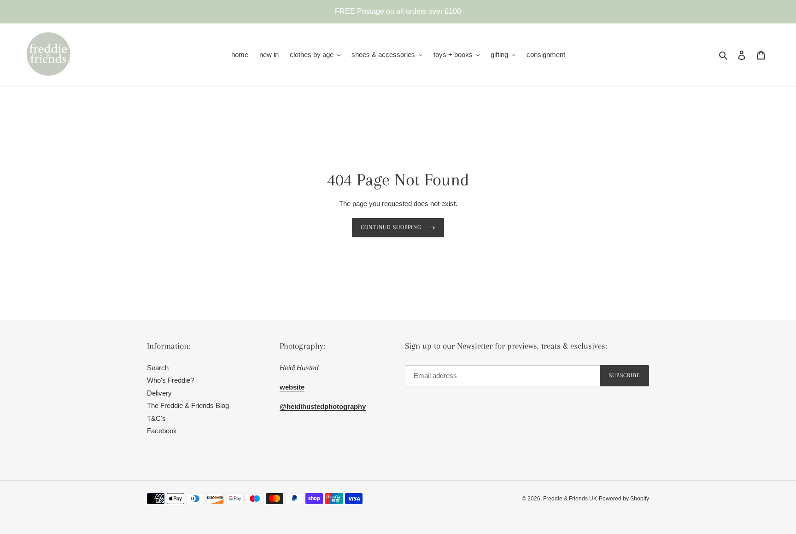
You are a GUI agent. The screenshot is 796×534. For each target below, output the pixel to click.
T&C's (156, 418)
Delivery (159, 393)
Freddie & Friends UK (570, 498)
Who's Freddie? (170, 380)
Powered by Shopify (624, 498)
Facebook (162, 431)
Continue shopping (391, 227)
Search (158, 368)
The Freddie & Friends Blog (188, 405)
